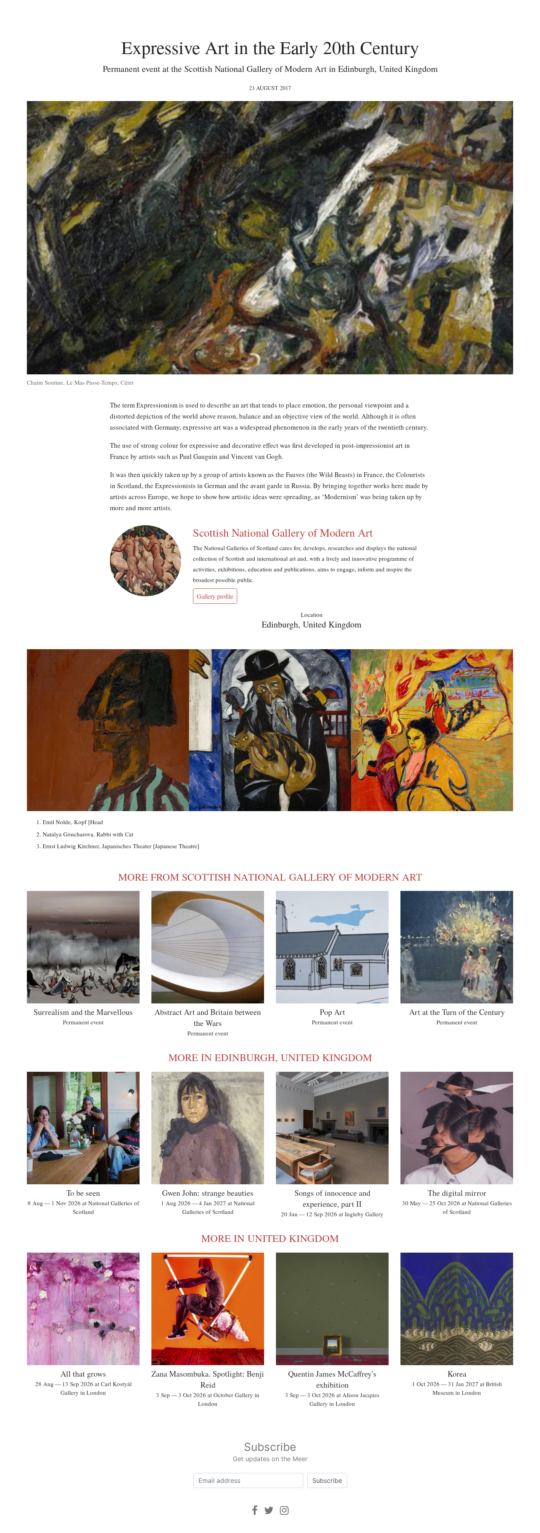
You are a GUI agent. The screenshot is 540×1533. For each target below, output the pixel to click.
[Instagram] (284, 1510)
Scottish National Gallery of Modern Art (283, 532)
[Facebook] (255, 1510)
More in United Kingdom (270, 1238)
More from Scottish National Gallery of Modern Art (270, 876)
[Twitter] (269, 1510)
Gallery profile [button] (215, 596)
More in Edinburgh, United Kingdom (270, 1057)
